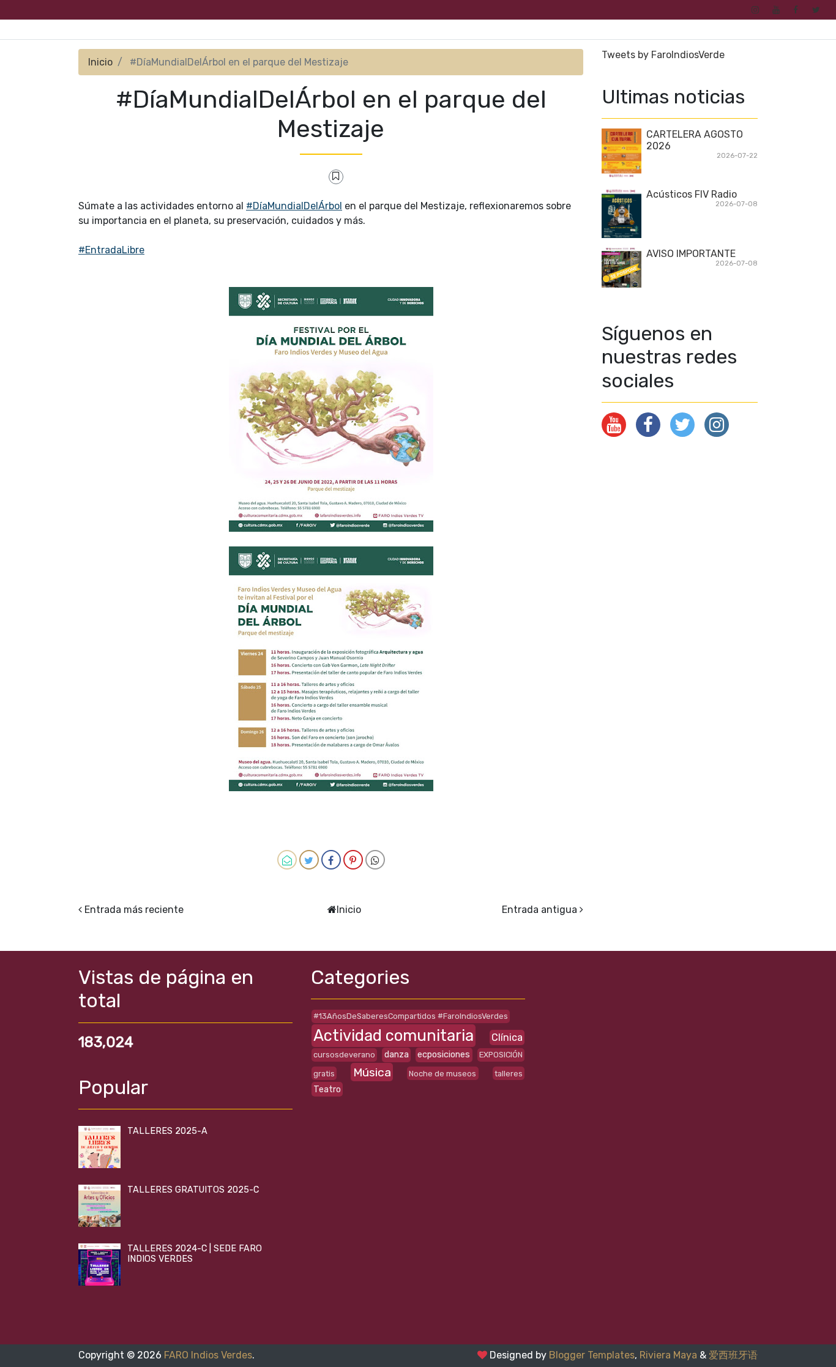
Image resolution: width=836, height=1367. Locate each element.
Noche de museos (442, 1073)
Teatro (327, 1089)
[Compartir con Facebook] (331, 860)
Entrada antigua (539, 909)
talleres (509, 1073)
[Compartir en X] (309, 860)
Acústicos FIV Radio (691, 194)
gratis (324, 1073)
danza (396, 1054)
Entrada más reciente (134, 909)
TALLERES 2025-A (167, 1131)
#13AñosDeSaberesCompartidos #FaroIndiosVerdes (410, 1016)
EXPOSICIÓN (501, 1054)
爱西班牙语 (733, 1355)
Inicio (100, 62)
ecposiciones (443, 1054)
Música (372, 1072)
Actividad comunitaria (393, 1035)
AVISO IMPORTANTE (691, 253)
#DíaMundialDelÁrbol (294, 206)
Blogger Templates (592, 1355)
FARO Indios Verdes (208, 1355)
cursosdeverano (344, 1054)
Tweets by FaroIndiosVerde (663, 55)
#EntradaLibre (111, 250)
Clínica (507, 1037)
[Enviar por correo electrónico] (287, 860)
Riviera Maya (668, 1355)
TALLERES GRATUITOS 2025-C (193, 1190)
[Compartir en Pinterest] (353, 860)
